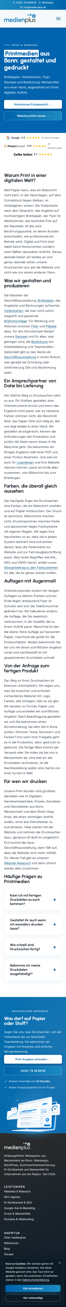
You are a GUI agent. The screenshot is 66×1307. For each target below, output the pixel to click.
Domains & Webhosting (19, 1219)
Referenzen (11, 1243)
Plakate (51, 326)
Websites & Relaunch (17, 1191)
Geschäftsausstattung (20, 357)
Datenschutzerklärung (35, 1279)
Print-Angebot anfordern (31, 1059)
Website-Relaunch (17, 863)
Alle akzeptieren (33, 1288)
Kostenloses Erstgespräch (31, 104)
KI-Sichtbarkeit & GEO (18, 1202)
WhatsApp (47, 2)
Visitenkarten (13, 311)
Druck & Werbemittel (17, 1213)
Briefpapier (46, 300)
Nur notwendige (33, 1297)
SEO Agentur (12, 1197)
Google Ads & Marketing (19, 1208)
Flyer (35, 326)
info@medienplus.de (35, 7)
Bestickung (39, 341)
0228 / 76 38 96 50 (26, 2)
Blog (7, 1248)
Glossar (9, 1254)
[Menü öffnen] (58, 18)
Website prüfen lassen (31, 115)
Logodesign (25, 462)
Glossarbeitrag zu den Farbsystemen (31, 567)
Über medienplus (15, 1237)
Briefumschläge (15, 321)
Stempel (21, 336)
